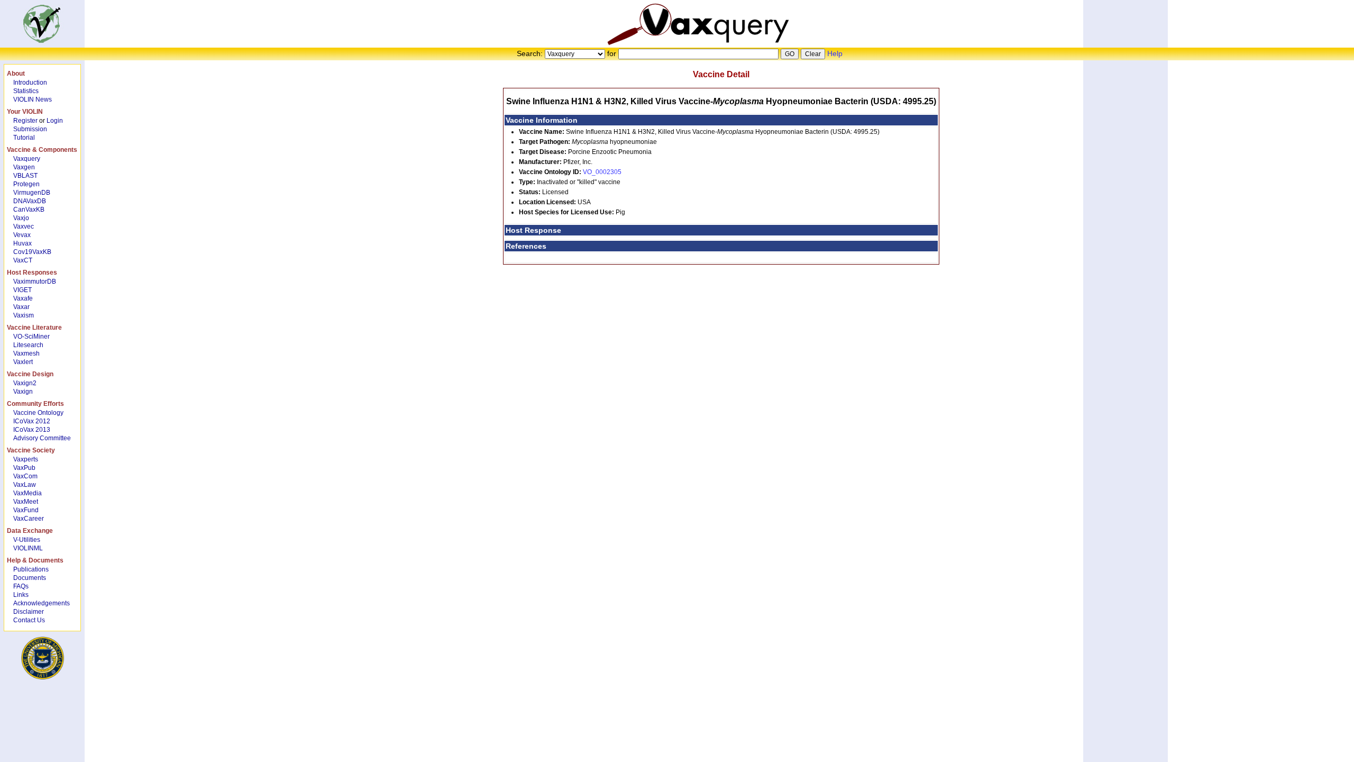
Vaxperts (25, 459)
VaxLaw (24, 484)
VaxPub (24, 467)
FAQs (21, 586)
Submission (30, 129)
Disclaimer (28, 611)
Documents (29, 578)
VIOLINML (28, 548)
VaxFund (26, 510)
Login (55, 120)
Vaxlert (23, 362)
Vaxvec (23, 226)
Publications (31, 569)
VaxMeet (25, 501)
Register (25, 120)
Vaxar (21, 307)
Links (21, 594)
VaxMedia (27, 493)
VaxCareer (28, 518)
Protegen (26, 184)
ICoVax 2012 (31, 421)
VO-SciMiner (31, 336)
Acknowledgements (41, 603)
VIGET (22, 290)
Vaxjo (21, 218)
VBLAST (25, 175)
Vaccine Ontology (38, 412)
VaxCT (22, 260)
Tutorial (24, 137)
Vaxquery (26, 158)
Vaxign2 (24, 383)
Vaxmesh (26, 353)
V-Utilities (26, 539)
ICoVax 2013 (31, 429)
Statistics (26, 91)
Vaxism (23, 315)
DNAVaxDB (29, 201)
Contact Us (29, 620)
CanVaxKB (28, 209)
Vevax (22, 235)
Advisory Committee (42, 438)
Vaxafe (23, 298)
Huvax (22, 243)
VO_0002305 (602, 172)
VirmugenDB (31, 192)
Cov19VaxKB (32, 252)
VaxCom (25, 476)
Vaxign (23, 391)
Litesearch (28, 345)
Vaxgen (24, 167)
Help (835, 53)
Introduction (30, 82)
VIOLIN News (32, 99)
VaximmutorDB (34, 281)
